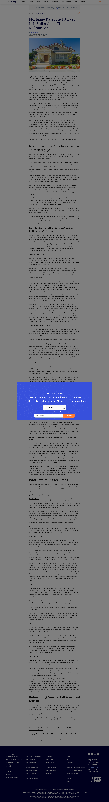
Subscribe (69, 415)
